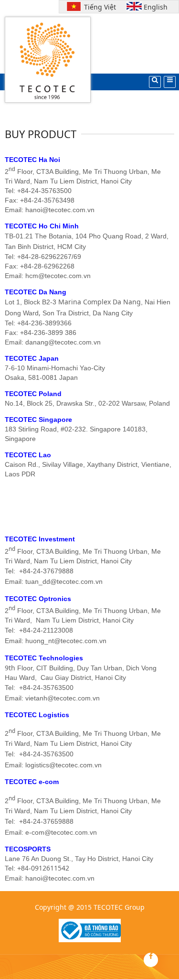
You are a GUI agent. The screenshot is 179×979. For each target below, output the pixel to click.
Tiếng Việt (98, 6)
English (156, 6)
